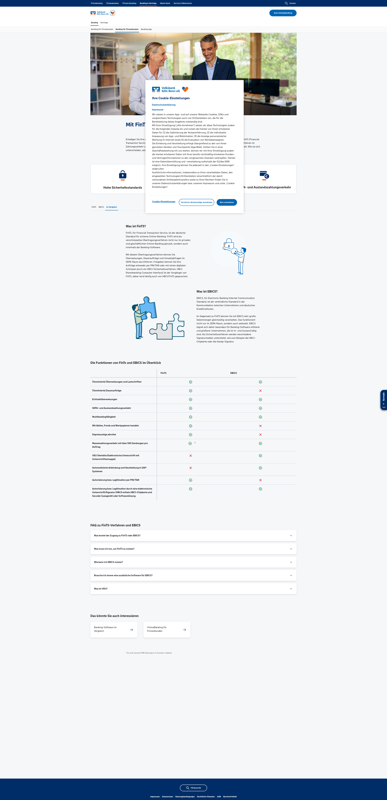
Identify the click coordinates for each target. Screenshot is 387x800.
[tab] (94, 23)
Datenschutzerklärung (164, 104)
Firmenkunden (112, 3)
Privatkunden (97, 3)
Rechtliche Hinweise (206, 796)
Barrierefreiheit (230, 796)
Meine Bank (165, 3)
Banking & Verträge (148, 3)
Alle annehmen (227, 202)
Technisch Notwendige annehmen (196, 202)
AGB (219, 796)
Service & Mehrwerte (183, 3)
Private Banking (129, 3)
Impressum (155, 796)
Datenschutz (167, 796)
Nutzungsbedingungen (185, 796)
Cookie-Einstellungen (163, 201)
